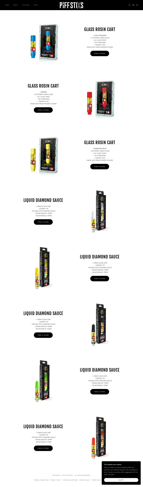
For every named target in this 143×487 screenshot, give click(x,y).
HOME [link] (7, 5)
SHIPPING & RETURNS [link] (70, 480)
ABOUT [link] (15, 5)
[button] (36, 5)
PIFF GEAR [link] (25, 5)
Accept (121, 480)
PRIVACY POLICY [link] (56, 480)
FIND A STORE (99, 53)
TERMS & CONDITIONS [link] (41, 480)
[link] (71, 5)
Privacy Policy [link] (84, 480)
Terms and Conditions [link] (100, 480)
